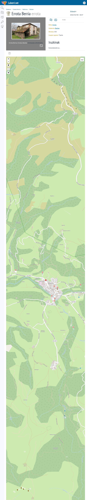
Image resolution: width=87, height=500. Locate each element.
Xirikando (72, 11)
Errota (54, 25)
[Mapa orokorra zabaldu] (2, 14)
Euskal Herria (16, 9)
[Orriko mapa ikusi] (51, 20)
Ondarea (8, 9)
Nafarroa (25, 9)
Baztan (31, 9)
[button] (42, 272)
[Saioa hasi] (2, 23)
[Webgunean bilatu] (2, 9)
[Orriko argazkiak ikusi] (55, 20)
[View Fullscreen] (8, 69)
